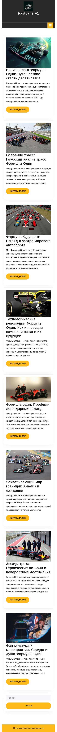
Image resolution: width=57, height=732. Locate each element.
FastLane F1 (28, 13)
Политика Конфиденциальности (28, 728)
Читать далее (19, 110)
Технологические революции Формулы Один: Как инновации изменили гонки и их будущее (24, 327)
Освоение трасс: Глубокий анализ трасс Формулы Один (26, 159)
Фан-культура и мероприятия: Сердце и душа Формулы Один (26, 649)
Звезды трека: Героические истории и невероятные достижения (28, 568)
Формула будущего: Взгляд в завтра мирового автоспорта (28, 241)
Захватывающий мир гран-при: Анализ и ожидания (24, 486)
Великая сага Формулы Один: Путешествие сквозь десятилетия (26, 74)
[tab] (50, 25)
